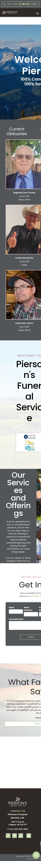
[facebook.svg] (8, 837)
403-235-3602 (21, 829)
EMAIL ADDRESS (28, 609)
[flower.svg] (14, 837)
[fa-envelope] (29, 836)
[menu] (37, 13)
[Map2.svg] (21, 837)
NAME (11, 607)
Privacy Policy (31, 859)
